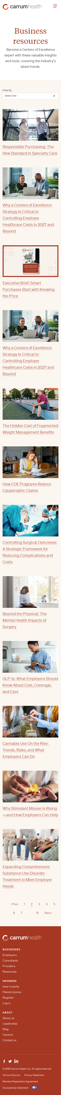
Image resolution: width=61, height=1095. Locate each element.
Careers (8, 1034)
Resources (10, 971)
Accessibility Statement (15, 1087)
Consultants (10, 960)
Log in (7, 1003)
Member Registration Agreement (20, 1081)
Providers (9, 966)
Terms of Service (11, 1075)
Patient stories (12, 992)
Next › (48, 913)
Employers (10, 955)
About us (8, 1018)
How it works (11, 986)
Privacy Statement (34, 1075)
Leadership (10, 1023)
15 (37, 913)
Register (8, 997)
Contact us (9, 1040)
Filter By (7, 90)
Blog (6, 1029)
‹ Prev (14, 904)
